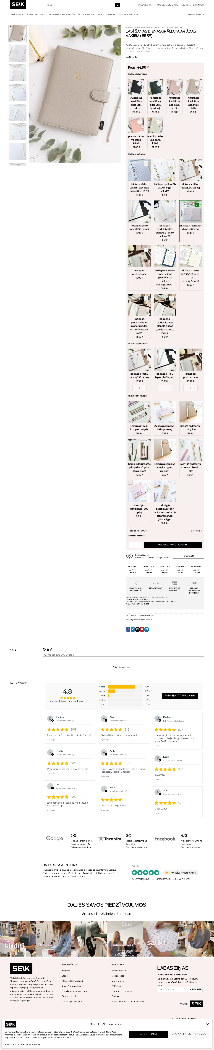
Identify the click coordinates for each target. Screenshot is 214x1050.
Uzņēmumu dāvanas (122, 991)
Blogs (65, 976)
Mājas (129, 27)
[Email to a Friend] (137, 629)
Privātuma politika (13, 1044)
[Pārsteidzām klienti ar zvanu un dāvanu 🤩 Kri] (196, 939)
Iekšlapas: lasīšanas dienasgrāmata (184, 205)
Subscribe (195, 989)
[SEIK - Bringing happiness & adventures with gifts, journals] (25, 5)
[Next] (115, 94)
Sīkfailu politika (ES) (72, 1001)
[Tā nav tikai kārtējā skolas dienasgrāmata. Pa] (53, 939)
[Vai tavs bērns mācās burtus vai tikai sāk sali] (160, 939)
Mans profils (118, 981)
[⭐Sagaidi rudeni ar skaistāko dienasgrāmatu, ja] (89, 939)
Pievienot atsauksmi (180, 695)
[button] (207, 1024)
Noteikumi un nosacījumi (74, 991)
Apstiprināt (149, 1034)
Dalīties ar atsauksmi (81, 847)
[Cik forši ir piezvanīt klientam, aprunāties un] (18, 939)
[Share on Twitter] (133, 629)
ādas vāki (149, 620)
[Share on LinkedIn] (146, 629)
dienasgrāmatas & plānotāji (149, 27)
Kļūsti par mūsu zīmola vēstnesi (128, 1001)
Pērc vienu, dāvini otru (168, 5)
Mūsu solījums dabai (72, 981)
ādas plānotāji (174, 27)
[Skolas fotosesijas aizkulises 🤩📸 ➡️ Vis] (125, 939)
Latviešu (185, 5)
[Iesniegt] (117, 5)
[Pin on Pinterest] (142, 629)
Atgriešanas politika (72, 986)
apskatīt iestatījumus (189, 1034)
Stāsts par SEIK (145, 5)
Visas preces (118, 976)
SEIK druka (117, 986)
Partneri (116, 996)
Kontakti (66, 971)
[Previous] (35, 94)
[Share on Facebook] (128, 629)
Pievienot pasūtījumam (173, 545)
